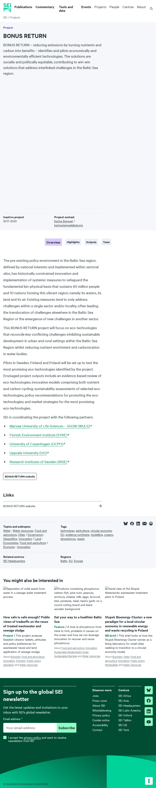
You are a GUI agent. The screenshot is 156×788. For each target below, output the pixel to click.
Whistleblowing (101, 710)
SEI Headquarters (129, 705)
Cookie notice (100, 720)
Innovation (9, 660)
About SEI (98, 705)
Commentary (45, 7)
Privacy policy (101, 715)
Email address (12, 718)
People (114, 6)
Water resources (29, 664)
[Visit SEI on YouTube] (149, 722)
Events (86, 6)
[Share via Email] (144, 523)
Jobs (95, 696)
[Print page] (151, 523)
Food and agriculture (33, 656)
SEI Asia (123, 701)
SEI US (122, 725)
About (141, 7)
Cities (126, 656)
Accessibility (100, 725)
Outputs (91, 242)
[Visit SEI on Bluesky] (149, 690)
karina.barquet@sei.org (68, 225)
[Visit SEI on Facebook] (149, 701)
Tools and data (66, 8)
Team (106, 242)
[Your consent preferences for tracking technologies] (149, 781)
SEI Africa (124, 696)
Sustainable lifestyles (65, 656)
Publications (23, 6)
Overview (53, 242)
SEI (5, 17)
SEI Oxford (125, 715)
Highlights (73, 242)
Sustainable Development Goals (71, 652)
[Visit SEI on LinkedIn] (149, 711)
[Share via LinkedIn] (138, 523)
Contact (97, 730)
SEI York (123, 730)
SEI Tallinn (124, 720)
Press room (99, 701)
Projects (100, 6)
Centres (128, 6)
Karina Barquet (63, 221)
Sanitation (8, 664)
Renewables (111, 664)
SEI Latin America (129, 710)
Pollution (21, 660)
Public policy (34, 660)
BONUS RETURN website (20, 476)
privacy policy (32, 737)
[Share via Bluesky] (126, 523)
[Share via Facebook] (132, 523)
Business (16, 656)
